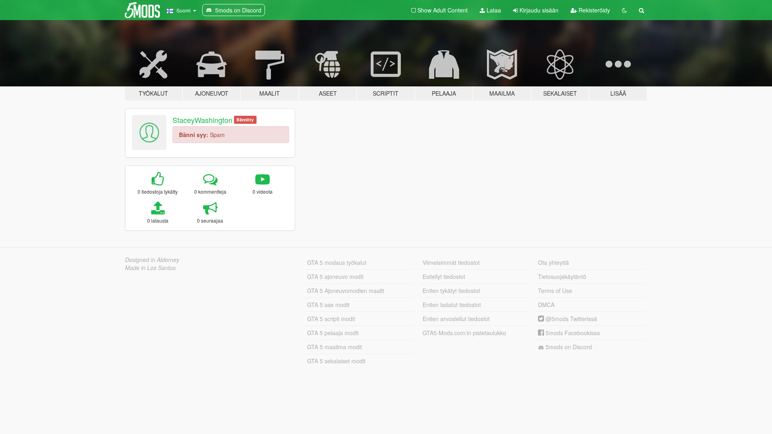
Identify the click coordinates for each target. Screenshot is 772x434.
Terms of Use (555, 291)
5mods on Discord (568, 347)
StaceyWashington (202, 120)
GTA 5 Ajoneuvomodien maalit (345, 291)
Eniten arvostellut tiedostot (456, 319)
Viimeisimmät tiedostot (451, 262)
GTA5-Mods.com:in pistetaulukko (464, 333)
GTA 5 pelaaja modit (333, 333)
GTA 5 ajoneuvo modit (335, 276)
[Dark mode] (624, 10)
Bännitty (245, 120)
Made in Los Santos (150, 268)
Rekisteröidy (593, 10)
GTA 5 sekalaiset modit (336, 361)
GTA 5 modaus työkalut (336, 262)
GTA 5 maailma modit (334, 347)
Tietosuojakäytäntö (562, 276)
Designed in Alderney (152, 260)
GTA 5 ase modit (328, 305)
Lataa (493, 10)
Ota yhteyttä (553, 262)
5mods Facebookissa (572, 333)
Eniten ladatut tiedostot (452, 305)
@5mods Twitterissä (570, 319)
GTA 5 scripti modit (331, 319)
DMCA (546, 305)
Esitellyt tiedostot (444, 276)
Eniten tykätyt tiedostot (451, 291)
